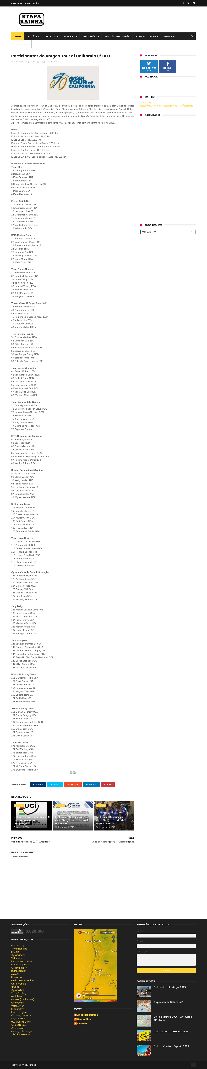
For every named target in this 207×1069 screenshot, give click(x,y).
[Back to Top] (193, 1065)
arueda (15, 986)
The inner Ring (19, 948)
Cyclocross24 (19, 1025)
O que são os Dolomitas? (169, 1002)
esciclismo (17, 996)
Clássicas (21, 44)
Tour (139, 36)
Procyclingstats (20, 964)
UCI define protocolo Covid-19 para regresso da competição (32, 820)
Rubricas (69, 36)
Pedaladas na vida (21, 961)
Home (18, 36)
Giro (153, 36)
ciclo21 (15, 974)
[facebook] (183, 3)
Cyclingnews (18, 955)
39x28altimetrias (20, 1034)
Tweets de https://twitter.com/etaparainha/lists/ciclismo (166, 104)
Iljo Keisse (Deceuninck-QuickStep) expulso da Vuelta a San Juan (72, 820)
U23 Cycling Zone (21, 1021)
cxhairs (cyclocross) (22, 999)
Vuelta (168, 36)
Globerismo (17, 1028)
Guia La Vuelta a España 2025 (171, 1046)
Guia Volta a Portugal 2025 (170, 987)
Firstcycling (17, 945)
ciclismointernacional (23, 980)
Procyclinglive (19, 1012)
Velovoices (17, 958)
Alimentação (32, 3)
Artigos (51, 36)
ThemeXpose (29, 1065)
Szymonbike (18, 1018)
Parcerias (16, 3)
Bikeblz (15, 952)
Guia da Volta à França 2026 (171, 1031)
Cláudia (82, 1023)
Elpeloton (16, 977)
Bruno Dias (84, 1019)
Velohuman (17, 1006)
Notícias (33, 36)
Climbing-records (21, 1015)
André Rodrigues (87, 1015)
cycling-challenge (21, 1031)
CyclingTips (17, 990)
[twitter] (188, 3)
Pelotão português (117, 36)
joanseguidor (18, 971)
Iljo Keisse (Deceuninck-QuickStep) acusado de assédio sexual (110, 820)
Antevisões (90, 36)
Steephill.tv (17, 1009)
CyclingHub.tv (19, 967)
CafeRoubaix (18, 983)
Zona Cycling (18, 993)
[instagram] (193, 3)
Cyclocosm (17, 1002)
